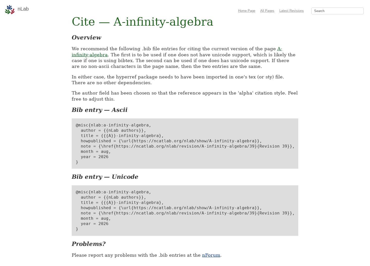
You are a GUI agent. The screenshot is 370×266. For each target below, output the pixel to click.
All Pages (267, 11)
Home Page (246, 11)
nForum (211, 255)
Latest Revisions (291, 11)
